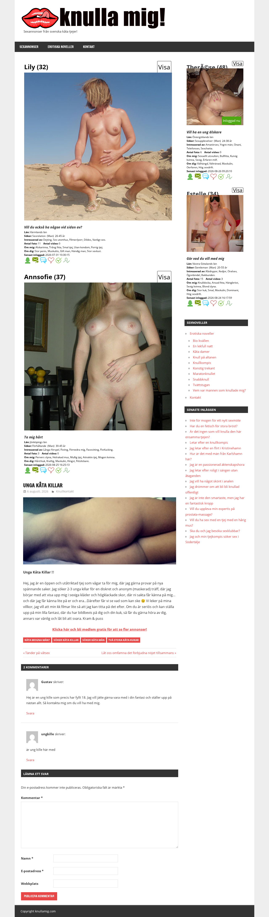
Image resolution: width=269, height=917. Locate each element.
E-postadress (32, 871)
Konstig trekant (204, 368)
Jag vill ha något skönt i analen (211, 481)
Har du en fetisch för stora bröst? (213, 426)
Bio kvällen (201, 340)
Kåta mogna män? (37, 640)
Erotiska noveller (61, 47)
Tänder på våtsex (37, 653)
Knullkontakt (65, 491)
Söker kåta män (93, 640)
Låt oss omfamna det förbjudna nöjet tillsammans (138, 653)
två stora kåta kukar (123, 640)
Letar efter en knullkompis (209, 442)
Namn (27, 858)
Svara (30, 713)
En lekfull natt (203, 346)
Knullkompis (202, 363)
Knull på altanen (204, 357)
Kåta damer (201, 351)
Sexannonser (29, 47)
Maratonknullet (204, 374)
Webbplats (29, 883)
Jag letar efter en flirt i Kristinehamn (215, 448)
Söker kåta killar (66, 640)
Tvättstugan (201, 385)
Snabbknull (201, 379)
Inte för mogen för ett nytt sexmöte (215, 420)
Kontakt (89, 47)
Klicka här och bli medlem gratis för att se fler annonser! (99, 629)
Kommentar (32, 798)
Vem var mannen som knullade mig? (219, 390)
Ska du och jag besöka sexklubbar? (215, 531)
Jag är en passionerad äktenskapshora (217, 464)
